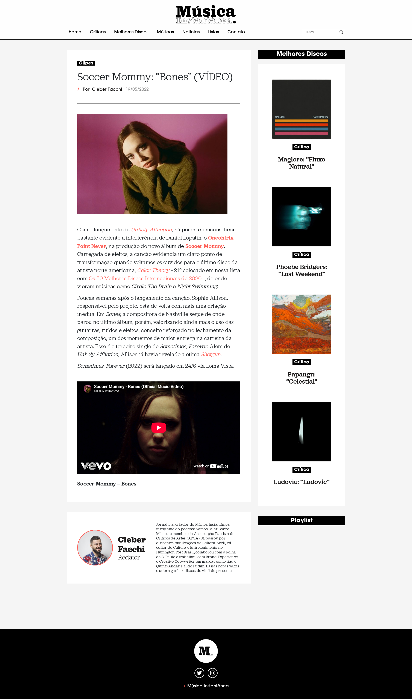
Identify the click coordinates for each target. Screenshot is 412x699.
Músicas (165, 32)
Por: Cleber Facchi (102, 90)
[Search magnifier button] (341, 32)
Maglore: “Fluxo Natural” (301, 163)
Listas (213, 32)
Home (75, 32)
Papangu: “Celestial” (301, 378)
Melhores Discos (131, 32)
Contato (236, 32)
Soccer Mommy (204, 246)
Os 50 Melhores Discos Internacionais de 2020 (145, 278)
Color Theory (153, 270)
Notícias (191, 32)
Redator (129, 557)
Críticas (98, 32)
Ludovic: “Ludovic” (302, 481)
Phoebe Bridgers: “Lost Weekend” (301, 270)
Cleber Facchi (132, 544)
